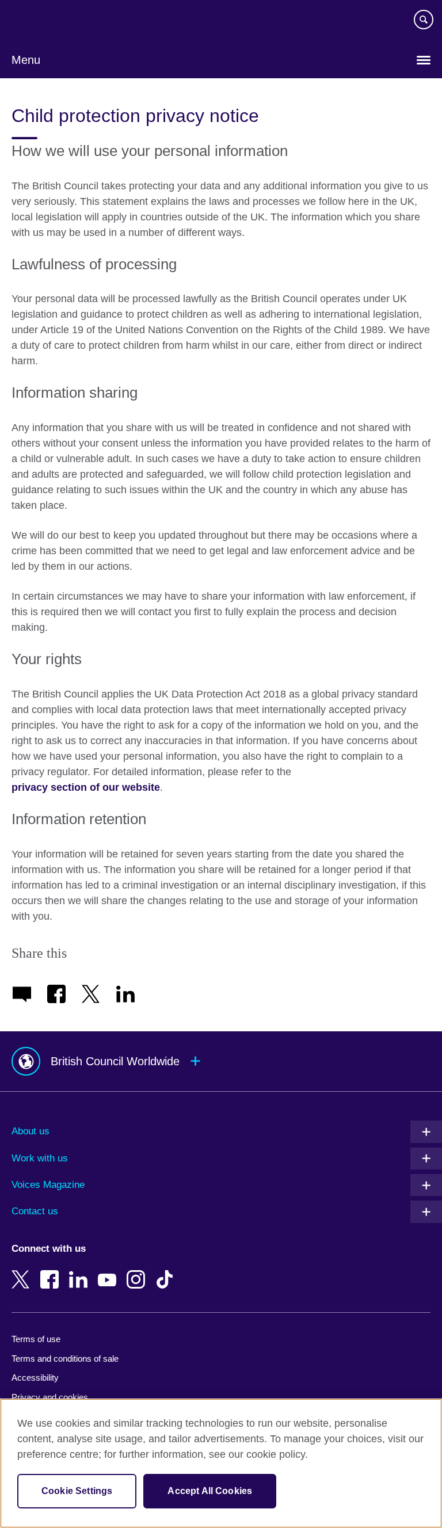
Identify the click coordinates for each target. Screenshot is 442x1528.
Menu (26, 60)
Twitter (23, 1271)
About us (30, 1131)
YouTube (109, 1271)
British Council (41, 21)
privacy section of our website (86, 787)
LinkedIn (80, 1271)
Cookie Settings (76, 1491)
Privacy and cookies (50, 1397)
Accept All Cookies (209, 1491)
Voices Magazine (48, 1184)
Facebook (51, 1271)
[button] (221, 1061)
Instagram (138, 1271)
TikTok (166, 1271)
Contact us (35, 1211)
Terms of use (36, 1339)
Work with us (40, 1158)
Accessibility (35, 1377)
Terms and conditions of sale (65, 1358)
